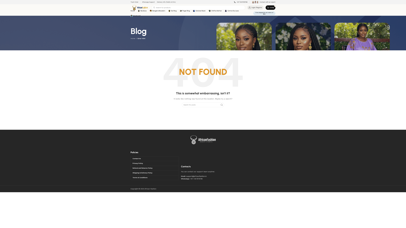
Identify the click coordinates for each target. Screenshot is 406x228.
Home (133, 38)
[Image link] (203, 140)
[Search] (221, 104)
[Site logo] (140, 7)
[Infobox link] (241, 2)
